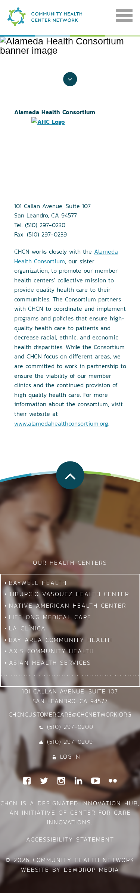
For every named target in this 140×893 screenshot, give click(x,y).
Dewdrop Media (91, 869)
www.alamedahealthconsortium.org (61, 423)
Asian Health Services (50, 662)
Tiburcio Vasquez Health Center (69, 593)
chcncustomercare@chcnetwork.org (70, 714)
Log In (70, 756)
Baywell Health (38, 582)
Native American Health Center (67, 605)
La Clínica (27, 628)
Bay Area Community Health (60, 639)
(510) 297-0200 (70, 726)
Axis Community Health (51, 650)
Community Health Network (83, 859)
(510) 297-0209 (70, 741)
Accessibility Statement (70, 839)
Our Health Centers (70, 562)
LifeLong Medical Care (50, 616)
